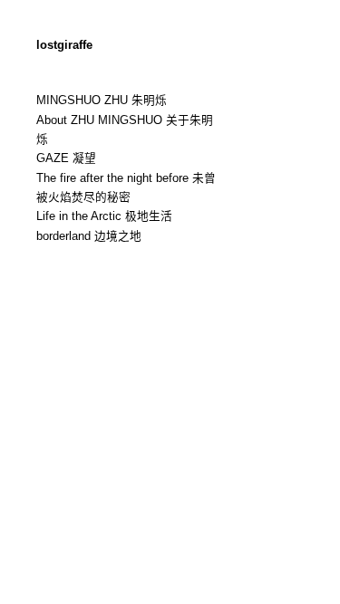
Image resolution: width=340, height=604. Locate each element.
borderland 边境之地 (88, 236)
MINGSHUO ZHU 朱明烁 (101, 100)
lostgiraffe (64, 45)
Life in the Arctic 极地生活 (104, 216)
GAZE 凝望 (66, 158)
